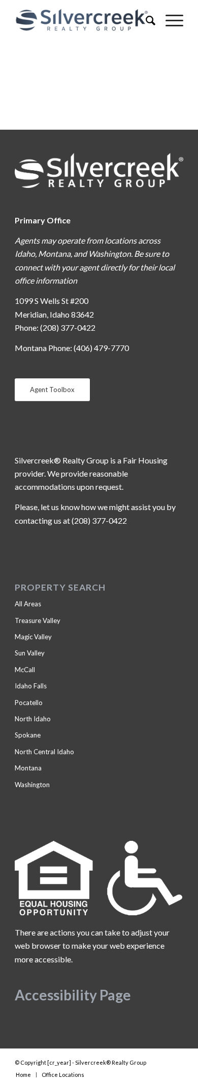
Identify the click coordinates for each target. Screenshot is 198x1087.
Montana (28, 768)
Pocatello (29, 702)
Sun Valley (30, 653)
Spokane (28, 735)
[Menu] (169, 20)
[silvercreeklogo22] (82, 20)
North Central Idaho (44, 752)
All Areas (28, 604)
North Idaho (33, 719)
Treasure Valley (37, 620)
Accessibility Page (73, 994)
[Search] (145, 20)
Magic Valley (33, 637)
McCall (25, 670)
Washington (32, 785)
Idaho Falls (31, 686)
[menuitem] (145, 20)
